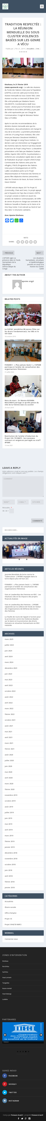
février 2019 (9, 841)
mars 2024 (9, 662)
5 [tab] (38, 554)
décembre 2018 (11, 853)
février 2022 (9, 714)
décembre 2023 (11, 668)
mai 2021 (8, 731)
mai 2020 (8, 772)
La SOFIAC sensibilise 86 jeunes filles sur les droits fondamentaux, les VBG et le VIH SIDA (22, 331)
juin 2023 (8, 674)
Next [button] (41, 549)
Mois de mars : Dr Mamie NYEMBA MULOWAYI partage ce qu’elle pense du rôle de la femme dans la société (22, 402)
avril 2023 (9, 685)
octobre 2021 (10, 720)
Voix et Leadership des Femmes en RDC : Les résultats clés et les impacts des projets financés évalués (23, 596)
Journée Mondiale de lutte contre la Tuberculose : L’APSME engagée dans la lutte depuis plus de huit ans (21, 576)
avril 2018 (9, 876)
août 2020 (9, 755)
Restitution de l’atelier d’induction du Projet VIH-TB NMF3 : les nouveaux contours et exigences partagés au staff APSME (23, 439)
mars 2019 (9, 835)
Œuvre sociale (10, 907)
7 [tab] (26, 559)
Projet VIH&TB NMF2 (13, 924)
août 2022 (9, 697)
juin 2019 (8, 818)
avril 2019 (9, 830)
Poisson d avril (17, 1115)
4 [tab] (30, 554)
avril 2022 (9, 703)
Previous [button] (5, 549)
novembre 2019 (11, 795)
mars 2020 (9, 783)
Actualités (30, 49)
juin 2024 (8, 651)
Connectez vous (11, 939)
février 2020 (9, 789)
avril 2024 (9, 656)
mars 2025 (9, 639)
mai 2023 (8, 679)
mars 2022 (9, 708)
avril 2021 (9, 737)
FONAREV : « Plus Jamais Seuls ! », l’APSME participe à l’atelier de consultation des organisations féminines (23, 367)
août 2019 (9, 807)
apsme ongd (28, 281)
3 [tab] (23, 554)
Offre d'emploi (10, 913)
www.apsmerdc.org (13, 87)
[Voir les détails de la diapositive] (23, 1032)
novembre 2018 (11, 858)
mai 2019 (8, 824)
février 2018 (9, 882)
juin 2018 (8, 870)
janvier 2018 (10, 887)
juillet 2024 (9, 645)
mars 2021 (9, 743)
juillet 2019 (9, 812)
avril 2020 (9, 778)
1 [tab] (8, 554)
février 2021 (9, 749)
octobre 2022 (10, 691)
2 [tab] (15, 554)
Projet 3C (8, 919)
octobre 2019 (10, 801)
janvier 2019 (10, 847)
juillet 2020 (9, 760)
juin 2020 (8, 766)
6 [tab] (19, 559)
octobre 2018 (10, 864)
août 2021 (9, 726)
